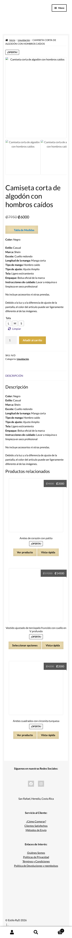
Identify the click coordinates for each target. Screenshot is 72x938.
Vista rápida (48, 552)
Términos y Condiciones (36, 861)
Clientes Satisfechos (36, 825)
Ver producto (25, 552)
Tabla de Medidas (24, 230)
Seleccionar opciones (25, 645)
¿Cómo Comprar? (36, 821)
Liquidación (24, 40)
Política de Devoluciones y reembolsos (36, 865)
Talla (8, 318)
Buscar (36, 932)
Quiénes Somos (36, 852)
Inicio (12, 40)
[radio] (8, 323)
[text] (36, 250)
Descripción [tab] (14, 375)
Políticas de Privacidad (36, 857)
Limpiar (16, 328)
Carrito (55, 929)
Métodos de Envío (36, 830)
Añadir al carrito (32, 340)
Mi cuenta (12, 932)
